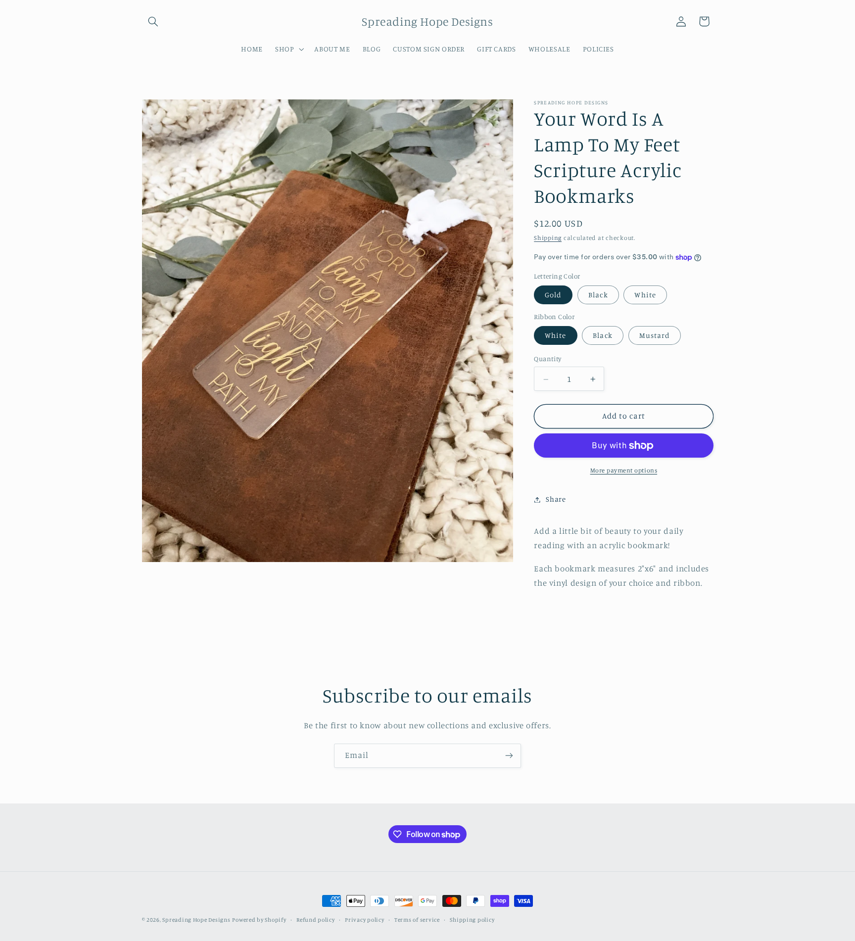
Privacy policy (364, 919)
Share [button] (556, 499)
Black (598, 294)
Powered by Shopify (259, 919)
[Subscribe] (509, 756)
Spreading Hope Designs (196, 919)
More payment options (624, 470)
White (645, 294)
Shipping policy (472, 919)
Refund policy (315, 919)
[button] (153, 21)
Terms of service (417, 919)
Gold (553, 294)
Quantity (547, 359)
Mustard (654, 335)
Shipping (548, 238)
